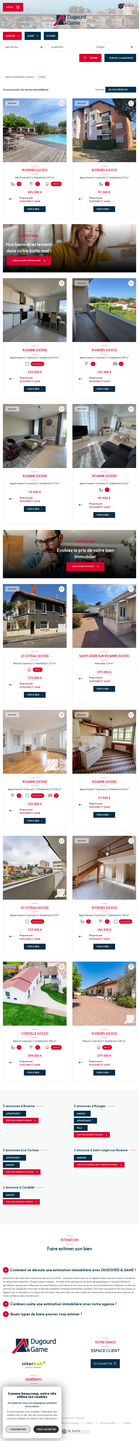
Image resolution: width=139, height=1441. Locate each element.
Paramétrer (18, 1429)
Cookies (127, 1423)
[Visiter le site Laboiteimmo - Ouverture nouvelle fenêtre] (76, 1431)
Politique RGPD (108, 1423)
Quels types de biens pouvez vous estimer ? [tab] (46, 1314)
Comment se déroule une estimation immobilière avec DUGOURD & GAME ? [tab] (73, 1270)
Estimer (51, 36)
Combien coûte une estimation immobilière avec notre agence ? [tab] (63, 1304)
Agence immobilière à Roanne (19, 77)
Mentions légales (70, 1423)
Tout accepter (46, 1429)
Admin (89, 1423)
